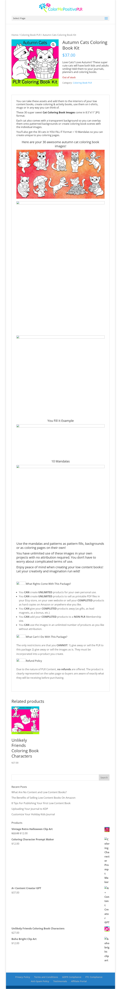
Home (15, 34)
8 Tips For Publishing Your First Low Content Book (41, 803)
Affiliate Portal (79, 981)
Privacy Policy (22, 977)
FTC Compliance (93, 977)
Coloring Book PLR (30, 34)
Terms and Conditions (46, 977)
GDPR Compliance (71, 977)
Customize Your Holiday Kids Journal (33, 814)
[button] (53, 45)
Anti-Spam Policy (40, 981)
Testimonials (60, 981)
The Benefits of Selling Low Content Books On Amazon (43, 797)
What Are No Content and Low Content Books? (39, 792)
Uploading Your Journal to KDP (30, 809)
